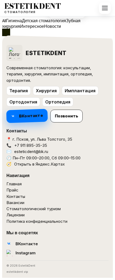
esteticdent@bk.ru (31, 151)
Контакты (15, 196)
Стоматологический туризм (33, 208)
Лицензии (15, 214)
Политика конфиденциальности (36, 221)
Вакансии (15, 202)
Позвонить (66, 115)
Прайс (12, 190)
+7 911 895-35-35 (30, 145)
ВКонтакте (31, 115)
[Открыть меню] (105, 8)
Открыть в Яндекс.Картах (39, 164)
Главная (14, 183)
